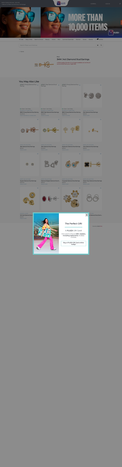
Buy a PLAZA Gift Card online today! (73, 243)
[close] (86, 215)
